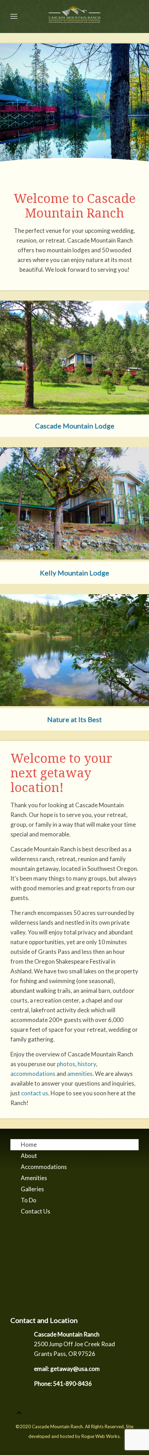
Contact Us (35, 1211)
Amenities (34, 1178)
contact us (34, 1093)
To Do (28, 1200)
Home (29, 1144)
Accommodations (44, 1166)
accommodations (32, 1073)
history (87, 1064)
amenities (80, 1073)
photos (66, 1064)
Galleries (32, 1189)
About (29, 1155)
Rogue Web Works (100, 1436)
